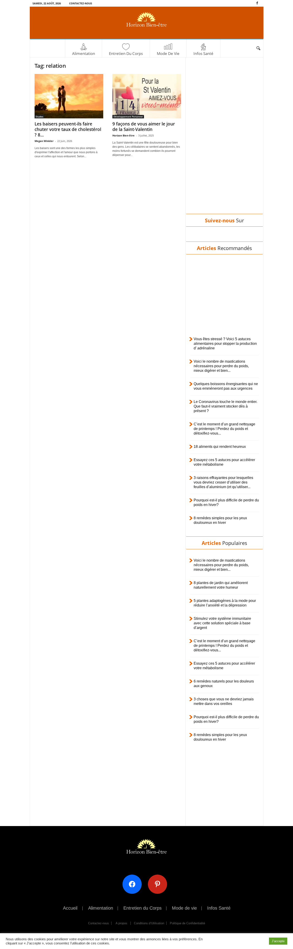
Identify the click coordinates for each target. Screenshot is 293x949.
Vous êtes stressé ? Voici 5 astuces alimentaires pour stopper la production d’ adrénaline (225, 343)
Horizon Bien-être (123, 135)
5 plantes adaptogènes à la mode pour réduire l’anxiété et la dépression (225, 603)
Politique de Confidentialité (187, 923)
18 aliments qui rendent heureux (220, 447)
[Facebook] (257, 3)
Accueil (70, 908)
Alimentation (83, 53)
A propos (121, 923)
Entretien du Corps (126, 53)
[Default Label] (159, 884)
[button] (258, 49)
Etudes (39, 116)
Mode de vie (168, 53)
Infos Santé (203, 53)
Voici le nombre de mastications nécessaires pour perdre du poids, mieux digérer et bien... (221, 366)
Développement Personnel (128, 116)
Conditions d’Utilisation (149, 923)
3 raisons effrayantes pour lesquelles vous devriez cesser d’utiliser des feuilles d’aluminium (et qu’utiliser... (223, 482)
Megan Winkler (44, 141)
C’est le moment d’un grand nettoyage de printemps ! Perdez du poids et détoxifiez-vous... (224, 428)
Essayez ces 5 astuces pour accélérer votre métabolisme (224, 462)
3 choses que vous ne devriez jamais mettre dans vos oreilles (224, 701)
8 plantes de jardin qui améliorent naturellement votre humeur (221, 585)
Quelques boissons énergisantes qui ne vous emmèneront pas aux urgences (226, 386)
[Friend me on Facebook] (133, 884)
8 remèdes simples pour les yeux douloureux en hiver (220, 520)
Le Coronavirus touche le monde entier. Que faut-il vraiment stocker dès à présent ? (225, 406)
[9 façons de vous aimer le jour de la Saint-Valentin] (146, 96)
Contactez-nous (80, 3)
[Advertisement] (224, 140)
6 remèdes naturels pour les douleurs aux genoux (224, 683)
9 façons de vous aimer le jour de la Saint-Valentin (143, 126)
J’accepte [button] (278, 941)
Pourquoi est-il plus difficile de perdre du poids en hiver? (226, 502)
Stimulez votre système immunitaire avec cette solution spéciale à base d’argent (222, 623)
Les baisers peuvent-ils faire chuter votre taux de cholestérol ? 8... (68, 129)
